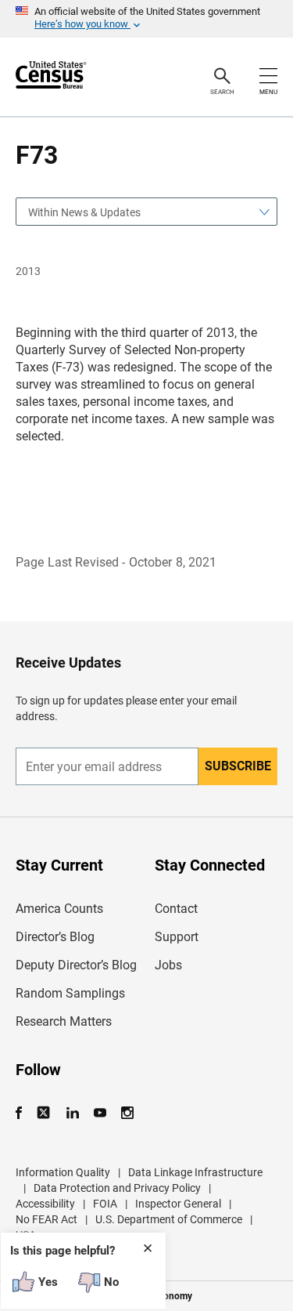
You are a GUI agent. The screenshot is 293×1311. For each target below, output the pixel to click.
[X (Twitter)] (45, 1113)
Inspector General (178, 1203)
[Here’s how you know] (146, 19)
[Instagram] (127, 1113)
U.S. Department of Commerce (168, 1219)
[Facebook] (23, 1113)
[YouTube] (99, 1113)
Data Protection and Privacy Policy (117, 1188)
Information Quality (63, 1172)
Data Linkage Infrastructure (195, 1172)
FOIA (105, 1203)
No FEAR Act (46, 1219)
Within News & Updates (84, 212)
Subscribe (238, 766)
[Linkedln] (72, 1113)
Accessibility (45, 1203)
